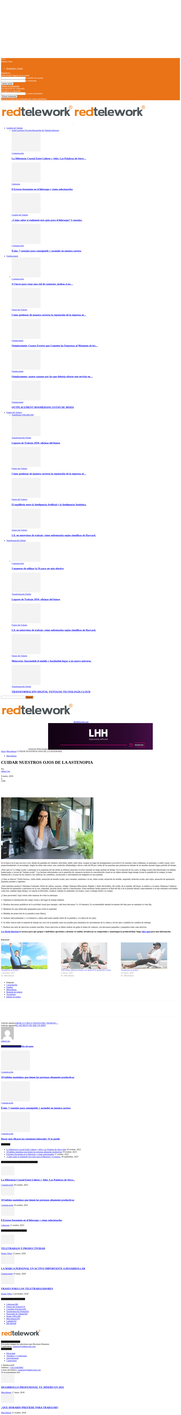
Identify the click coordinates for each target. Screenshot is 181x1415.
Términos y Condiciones (16, 1356)
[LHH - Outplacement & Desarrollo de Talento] (100, 749)
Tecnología (11, 994)
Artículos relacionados (11, 1046)
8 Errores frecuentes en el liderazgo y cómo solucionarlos (42, 189)
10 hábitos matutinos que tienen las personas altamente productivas (37, 1077)
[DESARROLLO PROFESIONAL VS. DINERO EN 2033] (7, 1382)
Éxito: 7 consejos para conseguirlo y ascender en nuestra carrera (46, 250)
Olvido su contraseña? (10, 86)
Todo (14, 130)
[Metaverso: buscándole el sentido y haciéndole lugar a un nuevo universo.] (26, 653)
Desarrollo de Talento (42, 130)
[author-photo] (7, 1039)
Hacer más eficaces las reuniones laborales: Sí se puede (30, 1138)
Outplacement (12, 256)
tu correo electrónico (34, 93)
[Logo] (37, 123)
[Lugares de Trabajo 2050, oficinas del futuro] (26, 435)
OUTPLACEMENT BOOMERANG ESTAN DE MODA (43, 407)
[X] (34, 789)
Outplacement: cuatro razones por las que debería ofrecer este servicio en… (52, 376)
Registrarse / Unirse (14, 68)
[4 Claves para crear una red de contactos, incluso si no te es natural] (26, 276)
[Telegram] (84, 789)
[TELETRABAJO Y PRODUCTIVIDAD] (7, 1243)
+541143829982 (16, 1367)
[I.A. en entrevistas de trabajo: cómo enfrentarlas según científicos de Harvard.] (26, 528)
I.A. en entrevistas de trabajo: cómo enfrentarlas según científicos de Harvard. (54, 535)
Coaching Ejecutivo (24, 130)
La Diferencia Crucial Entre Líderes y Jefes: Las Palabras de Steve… (49, 158)
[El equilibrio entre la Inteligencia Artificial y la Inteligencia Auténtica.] (26, 497)
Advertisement (12, 1358)
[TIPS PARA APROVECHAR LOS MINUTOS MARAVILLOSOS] (89, 955)
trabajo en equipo (13, 997)
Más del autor (27, 1046)
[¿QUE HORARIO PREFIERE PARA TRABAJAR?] (7, 1402)
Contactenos (11, 1360)
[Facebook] (25, 789)
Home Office (21, 415)
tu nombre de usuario (34, 78)
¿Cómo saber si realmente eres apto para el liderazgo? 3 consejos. (47, 220)
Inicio (3, 751)
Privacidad (10, 1353)
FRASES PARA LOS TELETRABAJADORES (27, 1288)
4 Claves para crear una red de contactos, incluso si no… (42, 284)
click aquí (146, 931)
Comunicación (18, 153)
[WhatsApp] (44, 789)
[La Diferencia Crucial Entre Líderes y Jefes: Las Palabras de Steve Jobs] (26, 151)
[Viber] (103, 789)
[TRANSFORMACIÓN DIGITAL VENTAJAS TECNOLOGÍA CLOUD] (26, 684)
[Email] (64, 789)
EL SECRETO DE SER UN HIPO (31, 1025)
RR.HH (30, 415)
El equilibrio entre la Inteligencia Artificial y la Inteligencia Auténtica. (49, 504)
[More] (113, 789)
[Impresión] (74, 789)
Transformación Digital (21, 438)
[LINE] (93, 789)
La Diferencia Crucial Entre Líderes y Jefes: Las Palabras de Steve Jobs (36, 1149)
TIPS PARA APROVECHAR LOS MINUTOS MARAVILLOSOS (86, 970)
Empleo (9, 987)
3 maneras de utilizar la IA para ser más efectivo (38, 568)
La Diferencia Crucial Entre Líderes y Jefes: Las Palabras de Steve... (38, 1179)
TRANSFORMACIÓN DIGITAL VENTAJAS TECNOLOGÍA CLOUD (51, 691)
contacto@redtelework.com (24, 1346)
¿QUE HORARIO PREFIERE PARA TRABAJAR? (29, 1407)
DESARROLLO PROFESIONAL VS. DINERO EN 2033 (32, 1387)
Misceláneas (11, 751)
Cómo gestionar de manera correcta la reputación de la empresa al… (49, 314)
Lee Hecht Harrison (10, 931)
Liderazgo (55, 130)
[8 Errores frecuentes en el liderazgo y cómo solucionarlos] (26, 182)
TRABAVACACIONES (10, 970)
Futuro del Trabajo (19, 310)
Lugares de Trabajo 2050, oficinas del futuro (36, 443)
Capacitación (11, 985)
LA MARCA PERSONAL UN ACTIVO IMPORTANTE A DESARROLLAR (43, 1268)
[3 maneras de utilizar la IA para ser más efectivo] (26, 561)
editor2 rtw (5, 771)
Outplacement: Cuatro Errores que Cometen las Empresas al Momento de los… (55, 345)
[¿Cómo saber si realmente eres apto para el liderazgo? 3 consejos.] (26, 212)
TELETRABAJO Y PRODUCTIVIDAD (23, 1248)
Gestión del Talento (14, 128)
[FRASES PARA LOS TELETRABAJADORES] (7, 1283)
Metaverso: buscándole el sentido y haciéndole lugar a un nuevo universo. (51, 661)
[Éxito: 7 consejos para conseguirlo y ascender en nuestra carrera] (26, 243)
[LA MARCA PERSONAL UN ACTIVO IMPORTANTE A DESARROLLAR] (7, 1263)
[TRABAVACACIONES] (29, 955)
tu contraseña (31, 81)
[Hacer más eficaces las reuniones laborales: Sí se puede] (15, 1131)
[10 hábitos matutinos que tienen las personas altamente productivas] (15, 1070)
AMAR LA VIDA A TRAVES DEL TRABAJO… (36, 1023)
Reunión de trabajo (14, 992)
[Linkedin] (54, 789)
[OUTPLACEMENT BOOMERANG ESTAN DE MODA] (26, 400)
